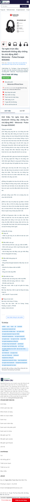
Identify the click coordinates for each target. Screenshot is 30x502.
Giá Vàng (26, 493)
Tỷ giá (10, 493)
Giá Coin (7, 494)
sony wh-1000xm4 (7, 355)
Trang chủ (2, 9)
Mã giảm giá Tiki (5, 435)
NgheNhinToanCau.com (13, 497)
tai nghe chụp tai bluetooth (9, 343)
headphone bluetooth (21, 362)
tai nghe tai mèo (15, 339)
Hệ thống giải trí (5, 459)
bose (12, 326)
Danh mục (3, 419)
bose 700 (23, 339)
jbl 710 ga (20, 346)
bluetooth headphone (7, 336)
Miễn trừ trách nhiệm (6, 415)
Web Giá (2, 494)
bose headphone (22, 360)
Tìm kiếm (24, 6)
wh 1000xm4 (5, 352)
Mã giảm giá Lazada (6, 439)
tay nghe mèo (20, 331)
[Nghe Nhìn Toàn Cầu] (8, 380)
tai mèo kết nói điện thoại (8, 331)
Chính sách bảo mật (6, 408)
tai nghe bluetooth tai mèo (9, 365)
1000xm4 (15, 355)
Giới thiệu (7, 111)
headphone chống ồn (7, 357)
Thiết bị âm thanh (11, 9)
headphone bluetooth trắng (9, 360)
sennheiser (20, 343)
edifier (3, 326)
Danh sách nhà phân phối (8, 427)
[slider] (4, 44)
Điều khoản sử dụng (6, 412)
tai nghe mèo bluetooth (8, 362)
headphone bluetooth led (8, 329)
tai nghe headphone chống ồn (10, 341)
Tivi (1, 455)
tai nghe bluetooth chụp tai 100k (10, 334)
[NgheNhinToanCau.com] (6, 2)
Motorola (9, 62)
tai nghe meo (13, 352)
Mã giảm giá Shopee (6, 443)
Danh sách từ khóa (6, 431)
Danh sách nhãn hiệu (6, 423)
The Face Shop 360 (18, 493)
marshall (19, 326)
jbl (15, 326)
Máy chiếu (3, 471)
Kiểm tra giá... (6, 77)
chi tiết (22, 111)
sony (8, 326)
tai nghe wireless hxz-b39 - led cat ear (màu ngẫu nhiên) (13, 349)
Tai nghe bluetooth (20, 9)
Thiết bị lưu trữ (4, 467)
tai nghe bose (5, 339)
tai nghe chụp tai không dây (9, 346)
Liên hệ (2, 446)
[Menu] (28, 2)
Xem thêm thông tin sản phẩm (15, 317)
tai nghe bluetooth (19, 336)
